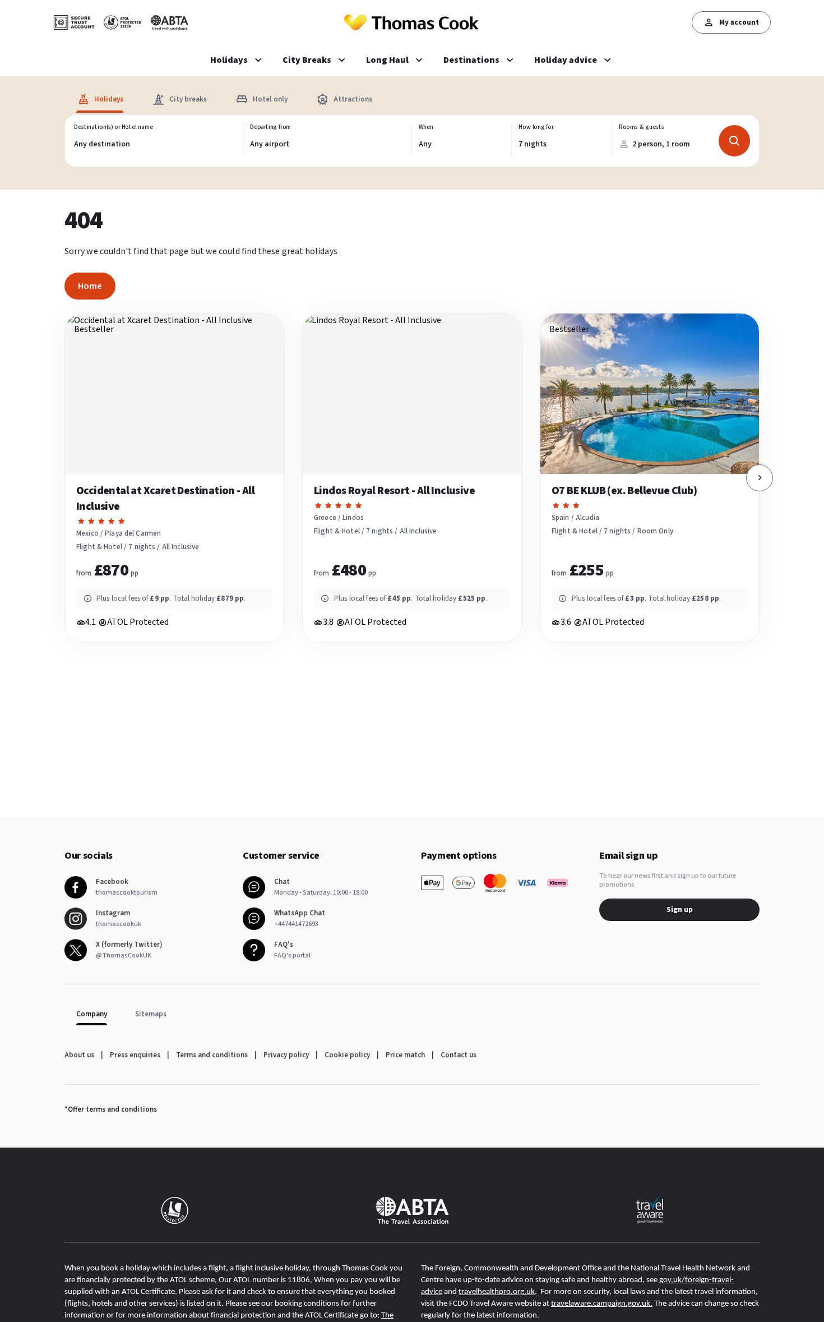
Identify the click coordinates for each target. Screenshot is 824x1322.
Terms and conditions (212, 1055)
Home (90, 286)
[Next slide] (759, 477)
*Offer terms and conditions (110, 1109)
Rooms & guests (641, 127)
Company (91, 1014)
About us (79, 1055)
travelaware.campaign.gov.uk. (601, 1304)
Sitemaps (150, 1014)
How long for (536, 127)
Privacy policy (286, 1055)
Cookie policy (347, 1055)
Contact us (458, 1055)
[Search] (734, 140)
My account (739, 22)
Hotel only (270, 99)
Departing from (270, 127)
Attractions (353, 99)
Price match (405, 1055)
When (426, 127)
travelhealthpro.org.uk (497, 1292)
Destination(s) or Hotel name (113, 127)
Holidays (108, 99)
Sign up (679, 910)
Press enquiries (135, 1055)
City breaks (188, 99)
